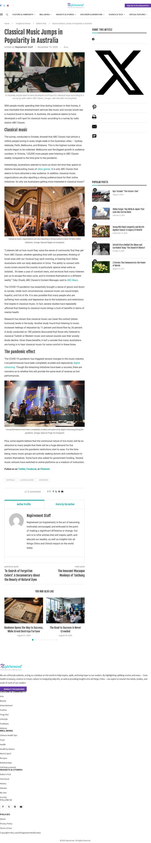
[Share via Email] (62, 491)
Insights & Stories (65, 14)
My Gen (3, 793)
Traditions (4, 724)
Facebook (31, 469)
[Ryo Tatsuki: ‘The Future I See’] (101, 196)
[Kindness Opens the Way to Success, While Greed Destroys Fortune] (23, 610)
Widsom (3, 728)
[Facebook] (0, 5)
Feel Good (4, 779)
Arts (2, 696)
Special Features (137, 14)
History (3, 783)
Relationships (6, 763)
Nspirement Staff (24, 47)
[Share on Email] (94, 128)
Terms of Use (6, 828)
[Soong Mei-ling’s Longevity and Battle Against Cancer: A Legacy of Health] (101, 231)
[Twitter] (4, 5)
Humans (3, 788)
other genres (43, 169)
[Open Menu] (1, 14)
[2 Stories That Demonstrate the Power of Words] (101, 267)
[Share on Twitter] (56, 491)
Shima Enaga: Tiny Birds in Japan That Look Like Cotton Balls (128, 210)
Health (3, 744)
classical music (27, 480)
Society (3, 797)
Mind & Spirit (5, 754)
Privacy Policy (6, 824)
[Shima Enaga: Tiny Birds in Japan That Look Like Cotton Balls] (101, 214)
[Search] (7, 15)
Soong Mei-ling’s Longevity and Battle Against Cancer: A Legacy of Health (128, 228)
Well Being (45, 14)
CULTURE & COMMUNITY (13, 691)
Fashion (3, 710)
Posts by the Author (65, 504)
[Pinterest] (8, 5)
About (2, 819)
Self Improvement (8, 767)
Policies (5, 814)
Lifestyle (4, 719)
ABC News (72, 280)
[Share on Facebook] (53, 491)
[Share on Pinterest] (94, 108)
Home (6, 23)
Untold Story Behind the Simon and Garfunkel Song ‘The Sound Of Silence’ (129, 246)
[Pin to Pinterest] (59, 491)
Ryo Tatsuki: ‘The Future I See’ (126, 191)
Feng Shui (4, 715)
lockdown (43, 480)
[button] (8, 618)
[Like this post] (50, 491)
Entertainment (6, 705)
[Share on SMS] (94, 137)
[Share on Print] (94, 118)
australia (10, 480)
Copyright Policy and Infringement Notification (20, 833)
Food (2, 740)
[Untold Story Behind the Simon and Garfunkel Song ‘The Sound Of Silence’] (101, 249)
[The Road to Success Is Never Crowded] (65, 610)
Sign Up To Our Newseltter (138, 5)
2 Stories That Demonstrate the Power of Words (129, 264)
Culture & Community (22, 14)
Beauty (3, 701)
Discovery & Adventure (91, 14)
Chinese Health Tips (8, 735)
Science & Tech (116, 14)
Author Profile (24, 504)
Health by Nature (7, 749)
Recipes (3, 758)
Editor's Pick (41, 23)
